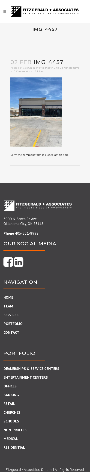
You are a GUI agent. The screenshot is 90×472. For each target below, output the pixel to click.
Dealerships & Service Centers (31, 368)
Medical (10, 438)
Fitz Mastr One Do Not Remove (59, 67)
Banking (11, 394)
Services (10, 315)
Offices (10, 386)
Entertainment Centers (25, 377)
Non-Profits (15, 430)
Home (8, 297)
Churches (11, 412)
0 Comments (22, 71)
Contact (11, 332)
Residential (14, 447)
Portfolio (13, 323)
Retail (9, 403)
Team (8, 306)
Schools (11, 421)
